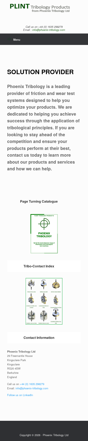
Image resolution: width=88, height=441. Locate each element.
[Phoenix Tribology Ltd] (44, 10)
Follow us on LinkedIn (20, 395)
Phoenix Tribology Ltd (55, 435)
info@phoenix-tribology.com (48, 30)
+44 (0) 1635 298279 (32, 384)
